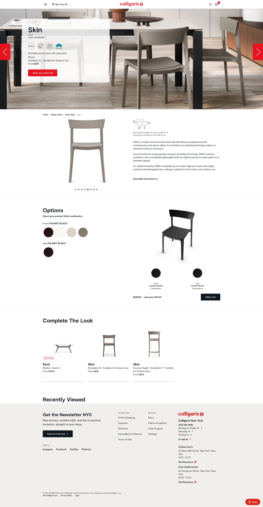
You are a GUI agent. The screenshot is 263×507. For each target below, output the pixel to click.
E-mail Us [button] (183, 439)
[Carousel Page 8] (97, 189)
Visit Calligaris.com (50, 495)
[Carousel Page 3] (82, 189)
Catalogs (152, 434)
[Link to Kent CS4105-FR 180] (64, 343)
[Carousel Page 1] (76, 189)
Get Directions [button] (186, 462)
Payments (123, 423)
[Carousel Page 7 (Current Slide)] (94, 189)
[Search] (210, 4)
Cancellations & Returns (130, 434)
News (151, 417)
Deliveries (123, 428)
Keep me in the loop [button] (56, 434)
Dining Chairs (56, 115)
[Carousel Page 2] (79, 189)
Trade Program (155, 428)
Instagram (48, 449)
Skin (91, 364)
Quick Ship (70, 115)
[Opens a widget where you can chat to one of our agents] (252, 502)
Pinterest (86, 449)
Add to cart (210, 297)
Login (77, 495)
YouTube (74, 449)
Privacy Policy (66, 495)
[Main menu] (45, 4)
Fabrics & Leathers (157, 423)
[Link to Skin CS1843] (154, 343)
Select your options (42, 73)
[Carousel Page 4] (85, 189)
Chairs (45, 115)
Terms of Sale (125, 439)
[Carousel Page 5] (88, 189)
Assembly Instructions (144, 178)
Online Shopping (126, 417)
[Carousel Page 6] (91, 189)
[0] (216, 4)
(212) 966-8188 (185, 424)
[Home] (131, 4)
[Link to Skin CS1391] (109, 343)
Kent (46, 364)
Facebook (61, 449)
